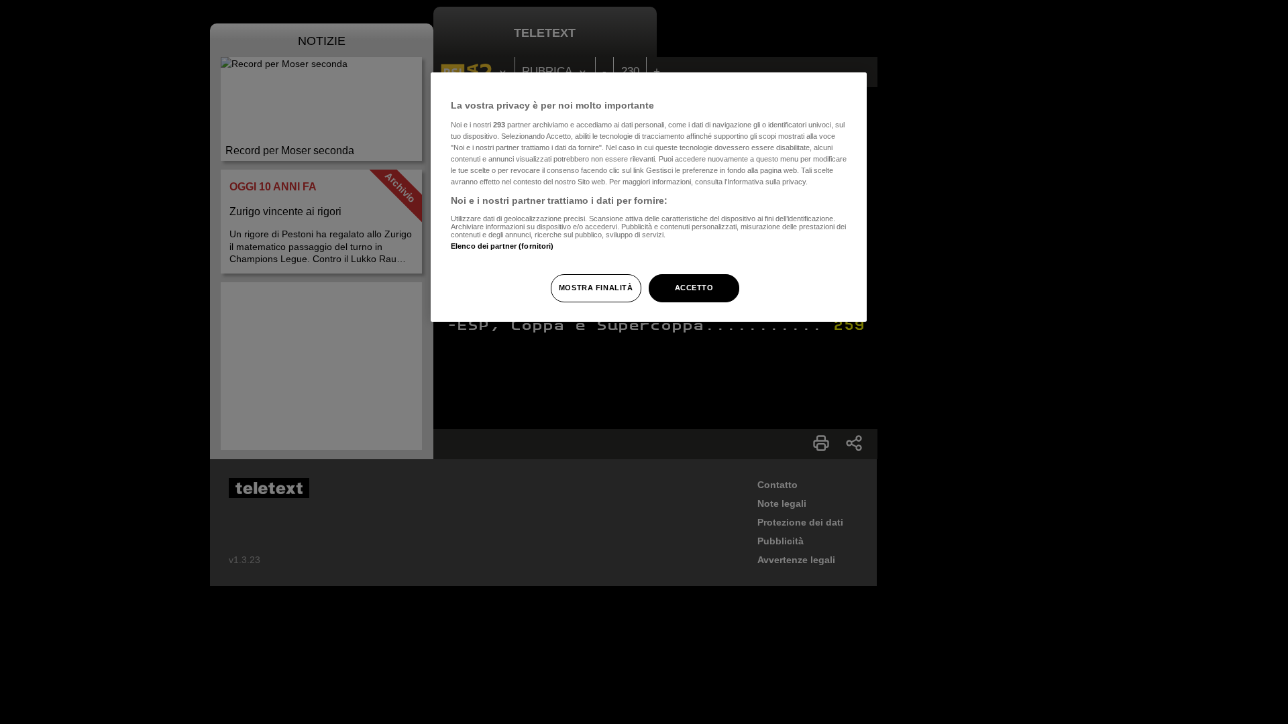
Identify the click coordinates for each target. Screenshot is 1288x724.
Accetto (694, 288)
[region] (649, 197)
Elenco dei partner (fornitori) (502, 246)
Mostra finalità (596, 288)
